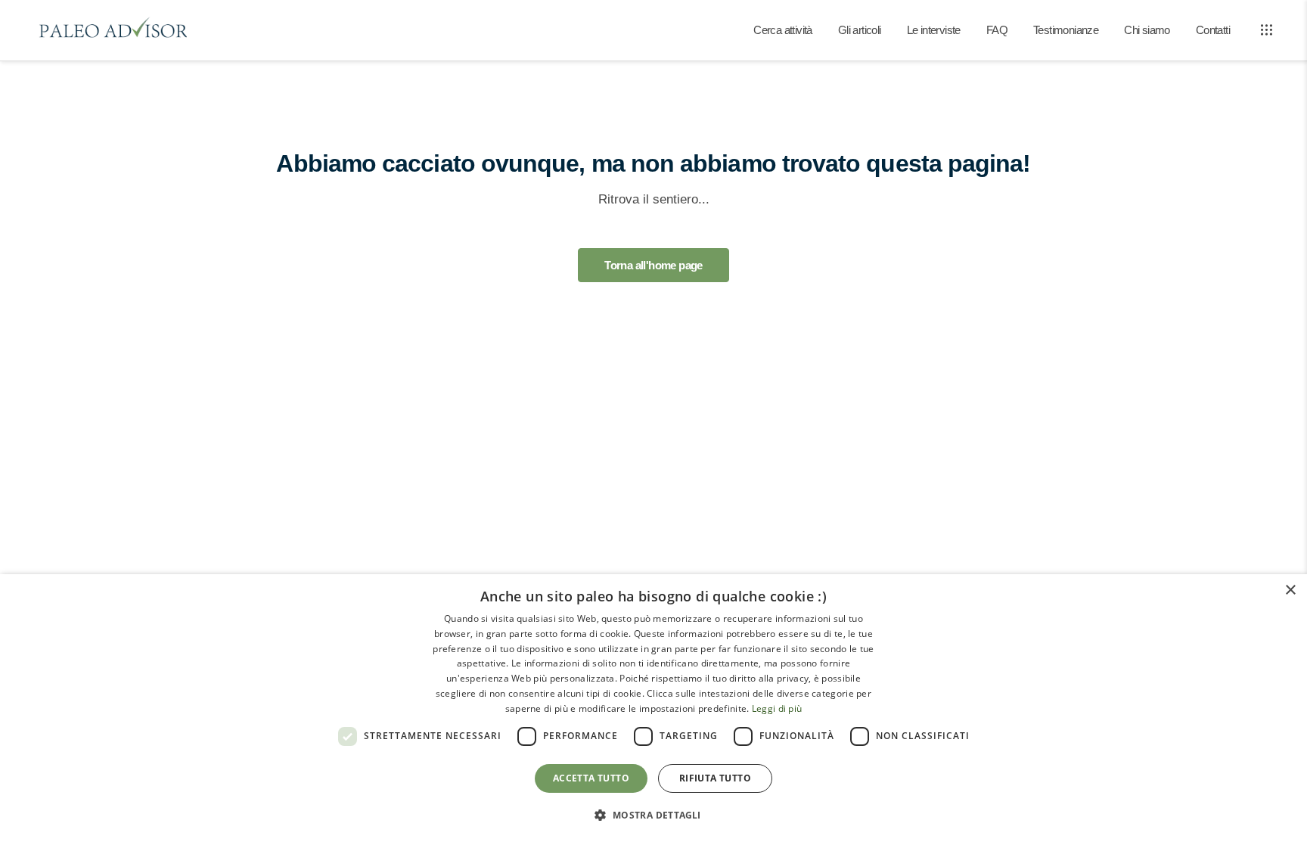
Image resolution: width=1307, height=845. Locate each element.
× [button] (1290, 590)
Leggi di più (777, 708)
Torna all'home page (653, 265)
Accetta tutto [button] (591, 778)
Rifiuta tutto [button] (715, 778)
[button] (653, 815)
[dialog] (653, 709)
